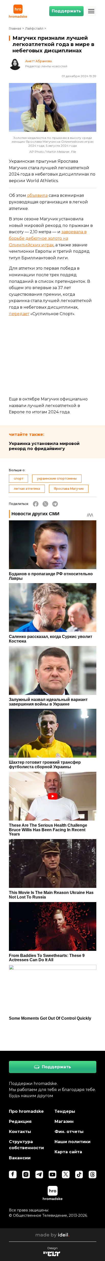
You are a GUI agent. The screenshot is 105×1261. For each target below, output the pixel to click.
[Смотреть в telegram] (39, 1174)
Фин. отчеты (69, 1131)
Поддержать (66, 11)
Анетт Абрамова (38, 61)
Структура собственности (26, 1144)
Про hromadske (26, 1111)
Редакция (20, 1121)
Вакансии (20, 1158)
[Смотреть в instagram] (26, 1174)
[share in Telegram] (55, 504)
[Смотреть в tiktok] (79, 1174)
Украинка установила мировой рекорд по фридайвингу (44, 446)
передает (19, 313)
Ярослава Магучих (69, 488)
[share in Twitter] (45, 504)
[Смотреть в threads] (92, 1174)
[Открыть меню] (91, 11)
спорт (18, 478)
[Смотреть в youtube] (52, 1174)
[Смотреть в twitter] (66, 1174)
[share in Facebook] (35, 504)
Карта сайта (68, 1151)
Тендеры (65, 1111)
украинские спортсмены (57, 478)
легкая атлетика (27, 488)
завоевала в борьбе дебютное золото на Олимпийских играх (48, 238)
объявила (37, 195)
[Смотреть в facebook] (13, 1174)
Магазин (64, 1121)
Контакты (20, 1131)
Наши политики (72, 1141)
